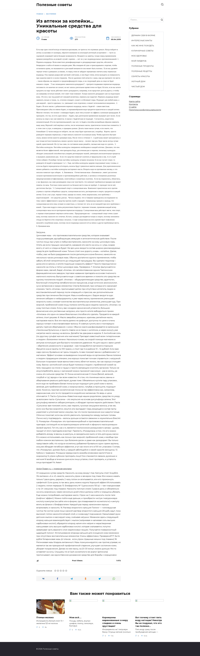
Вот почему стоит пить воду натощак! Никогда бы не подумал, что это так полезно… (148, 621)
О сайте (132, 107)
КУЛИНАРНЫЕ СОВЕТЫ (142, 51)
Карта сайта (134, 101)
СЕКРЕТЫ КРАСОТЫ (140, 76)
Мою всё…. (75, 617)
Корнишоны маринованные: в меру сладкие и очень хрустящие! (115, 621)
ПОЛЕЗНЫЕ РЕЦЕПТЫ (141, 71)
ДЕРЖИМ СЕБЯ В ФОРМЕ (143, 35)
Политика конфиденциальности (145, 110)
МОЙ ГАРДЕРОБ (138, 61)
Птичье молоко (45, 617)
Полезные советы (54, 4)
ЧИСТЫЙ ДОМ (138, 86)
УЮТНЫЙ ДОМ (138, 81)
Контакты (133, 104)
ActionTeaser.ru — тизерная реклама (54, 469)
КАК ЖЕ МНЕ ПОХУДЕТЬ (142, 46)
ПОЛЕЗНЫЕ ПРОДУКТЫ (142, 66)
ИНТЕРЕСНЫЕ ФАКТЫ (141, 40)
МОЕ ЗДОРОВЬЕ (139, 56)
